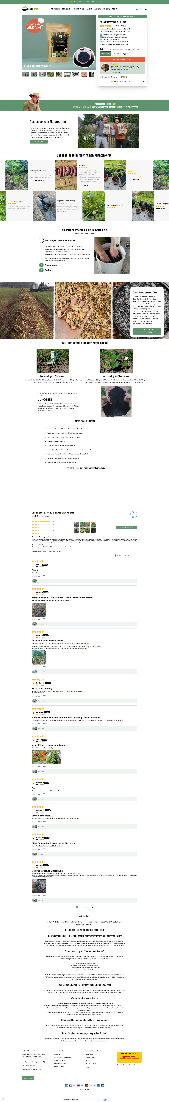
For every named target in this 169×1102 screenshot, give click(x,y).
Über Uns (115, 8)
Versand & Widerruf (59, 1060)
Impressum (57, 1054)
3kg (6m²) (116, 54)
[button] (105, 25)
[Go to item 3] (87, 524)
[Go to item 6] (82, 530)
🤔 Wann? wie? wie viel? (122, 81)
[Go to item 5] (76, 530)
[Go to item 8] (93, 530)
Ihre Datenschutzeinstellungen (91, 1100)
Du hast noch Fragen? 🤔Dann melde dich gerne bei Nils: (105, 105)
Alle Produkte (55, 8)
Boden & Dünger (79, 8)
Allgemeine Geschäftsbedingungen (63, 1057)
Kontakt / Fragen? (90, 1057)
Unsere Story (89, 1054)
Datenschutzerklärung (60, 1063)
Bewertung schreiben (126, 527)
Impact (87, 1067)
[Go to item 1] (76, 524)
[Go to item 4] (93, 524)
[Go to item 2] (82, 524)
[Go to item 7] (87, 530)
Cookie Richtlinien (59, 1066)
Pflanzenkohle (66, 8)
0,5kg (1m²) (105, 53)
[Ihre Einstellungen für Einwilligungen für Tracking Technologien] (3, 1099)
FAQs (87, 1060)
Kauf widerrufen (28, 1078)
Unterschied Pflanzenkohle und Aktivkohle (147, 331)
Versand (130, 49)
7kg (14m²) (126, 54)
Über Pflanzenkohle (90, 1064)
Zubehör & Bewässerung (102, 8)
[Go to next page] (95, 907)
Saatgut (89, 8)
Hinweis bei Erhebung (70, 1100)
